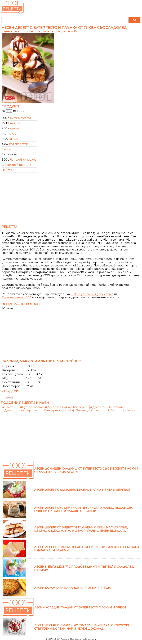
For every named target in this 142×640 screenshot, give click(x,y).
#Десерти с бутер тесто (22, 410)
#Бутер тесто (31, 407)
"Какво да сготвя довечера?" (91, 294)
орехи (14, 128)
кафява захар (18, 144)
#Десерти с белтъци (106, 407)
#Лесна (129, 410)
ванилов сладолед (23, 159)
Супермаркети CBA (16, 297)
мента (7, 170)
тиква (15, 123)
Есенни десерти (14, 31)
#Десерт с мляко (58, 407)
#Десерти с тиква (58, 410)
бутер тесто (20, 118)
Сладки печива (66, 31)
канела (13, 138)
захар (12, 133)
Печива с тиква (41, 31)
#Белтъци (10, 407)
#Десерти (81, 407)
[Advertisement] (71, 199)
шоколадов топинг (16, 164)
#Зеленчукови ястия (90, 410)
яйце (7, 149)
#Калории (115, 410)
